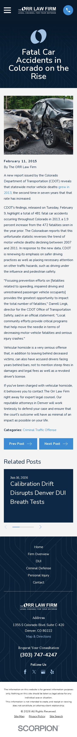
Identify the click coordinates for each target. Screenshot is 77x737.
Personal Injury (38, 575)
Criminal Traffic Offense (39, 430)
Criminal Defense (38, 568)
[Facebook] (25, 672)
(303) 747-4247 (38, 654)
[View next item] (40, 527)
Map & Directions (38, 636)
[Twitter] (34, 672)
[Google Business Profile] (43, 672)
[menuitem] (19, 716)
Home (38, 547)
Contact (38, 582)
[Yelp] (52, 672)
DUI (38, 561)
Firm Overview (38, 554)
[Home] (37, 10)
